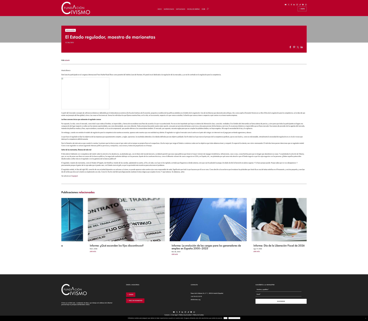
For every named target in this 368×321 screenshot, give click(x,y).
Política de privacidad (185, 315)
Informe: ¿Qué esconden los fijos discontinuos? (92, 245)
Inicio (160, 9)
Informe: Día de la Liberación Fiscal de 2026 (255, 245)
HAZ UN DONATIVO (135, 300)
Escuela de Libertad (193, 9)
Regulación (70, 30)
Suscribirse (281, 301)
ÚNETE (303, 9)
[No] (366, 318)
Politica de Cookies (234, 318)
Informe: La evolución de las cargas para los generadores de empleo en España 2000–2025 (182, 247)
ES (204, 9)
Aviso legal (174, 315)
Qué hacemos (180, 9)
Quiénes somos (169, 9)
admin (67, 60)
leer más (69, 251)
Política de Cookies (198, 315)
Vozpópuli (74, 176)
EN (202, 9)
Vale (225, 318)
